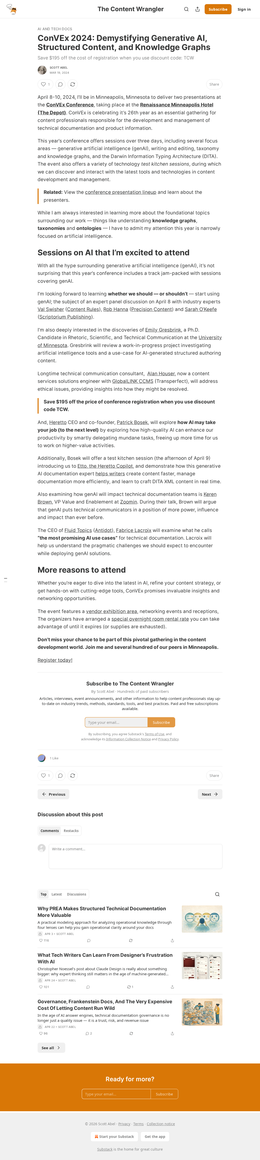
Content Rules (83, 309)
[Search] (186, 9)
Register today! (55, 660)
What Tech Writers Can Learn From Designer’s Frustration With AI (105, 958)
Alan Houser (161, 374)
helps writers (110, 474)
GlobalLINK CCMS (132, 381)
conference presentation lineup (120, 192)
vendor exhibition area (111, 611)
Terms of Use (154, 734)
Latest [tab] (57, 894)
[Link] (30, 252)
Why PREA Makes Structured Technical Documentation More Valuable (102, 912)
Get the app (155, 1136)
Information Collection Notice (128, 739)
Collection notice (161, 1123)
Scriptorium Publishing (65, 317)
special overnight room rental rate (150, 619)
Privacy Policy (168, 739)
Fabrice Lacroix (133, 530)
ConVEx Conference (70, 105)
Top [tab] (43, 894)
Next (206, 794)
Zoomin (128, 502)
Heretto (58, 422)
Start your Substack (116, 1136)
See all (48, 1047)
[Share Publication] (197, 9)
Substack (104, 1149)
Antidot (103, 530)
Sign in (244, 9)
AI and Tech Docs (55, 29)
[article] (130, 924)
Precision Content (151, 309)
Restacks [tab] (71, 830)
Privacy (124, 1123)
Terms (138, 1123)
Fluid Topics (78, 530)
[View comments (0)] (60, 84)
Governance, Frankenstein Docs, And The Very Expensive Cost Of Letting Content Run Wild (105, 1005)
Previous (57, 794)
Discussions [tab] (76, 894)
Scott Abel (59, 67)
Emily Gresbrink (163, 330)
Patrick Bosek (132, 422)
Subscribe (218, 9)
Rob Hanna (115, 309)
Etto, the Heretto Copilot (105, 466)
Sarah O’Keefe (201, 309)
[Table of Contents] (5, 580)
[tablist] (60, 831)
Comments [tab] (50, 830)
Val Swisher (51, 309)
